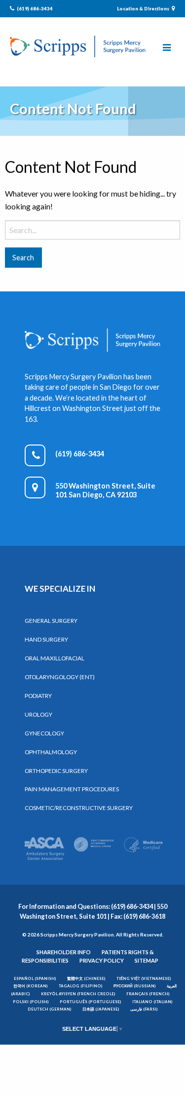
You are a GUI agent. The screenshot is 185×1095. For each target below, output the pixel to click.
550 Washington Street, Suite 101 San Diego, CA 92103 (105, 490)
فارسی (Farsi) (144, 1009)
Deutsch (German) (50, 1009)
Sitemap (146, 960)
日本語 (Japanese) (100, 1009)
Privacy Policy (101, 960)
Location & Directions (143, 8)
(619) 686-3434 (34, 8)
